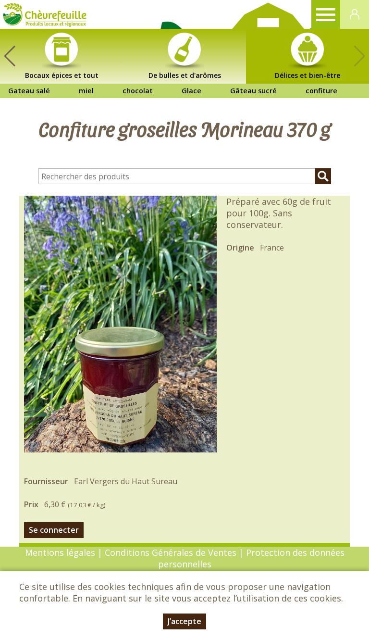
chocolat (138, 90)
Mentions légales (60, 552)
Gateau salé (29, 90)
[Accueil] (44, 14)
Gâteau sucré (253, 90)
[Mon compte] (354, 14)
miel (86, 90)
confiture (321, 90)
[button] (9, 56)
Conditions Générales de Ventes (172, 552)
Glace (191, 90)
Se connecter (54, 530)
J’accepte (184, 621)
